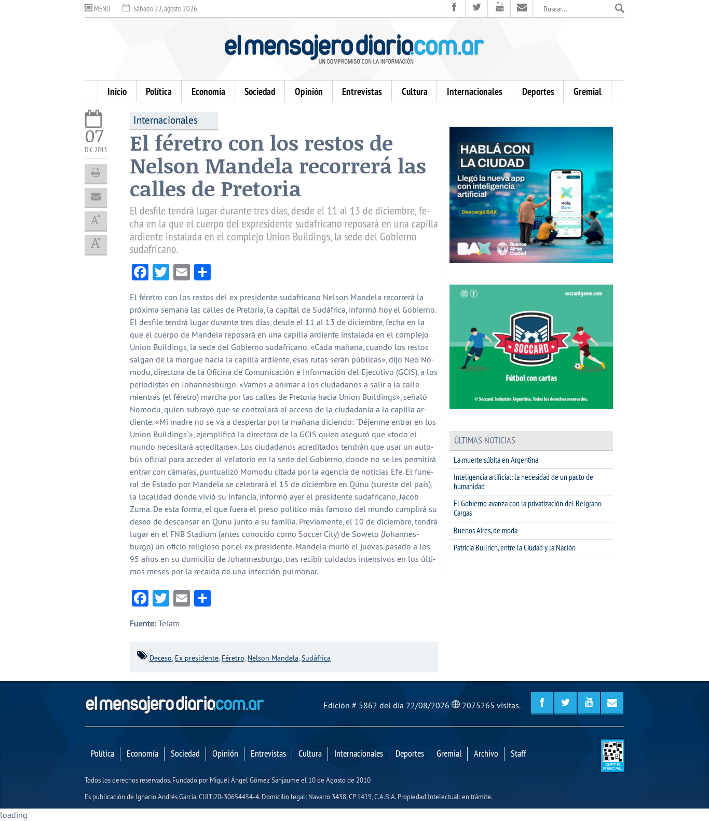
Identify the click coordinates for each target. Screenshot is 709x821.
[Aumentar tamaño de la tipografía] (96, 220)
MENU (101, 9)
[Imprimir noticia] (96, 173)
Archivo (486, 753)
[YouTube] (499, 8)
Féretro (233, 658)
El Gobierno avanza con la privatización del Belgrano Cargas (528, 508)
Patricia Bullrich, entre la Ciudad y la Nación (515, 547)
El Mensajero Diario (354, 49)
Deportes (538, 91)
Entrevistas (362, 91)
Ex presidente (197, 658)
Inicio (117, 91)
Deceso (160, 658)
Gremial (588, 91)
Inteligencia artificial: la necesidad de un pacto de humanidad (523, 481)
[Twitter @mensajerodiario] (477, 8)
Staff (518, 753)
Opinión (309, 91)
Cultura (415, 91)
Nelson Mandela (273, 658)
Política (159, 91)
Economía (208, 91)
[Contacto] (522, 8)
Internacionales (474, 91)
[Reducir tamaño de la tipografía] (96, 244)
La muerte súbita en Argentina (496, 459)
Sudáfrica (316, 658)
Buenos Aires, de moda (485, 530)
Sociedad (259, 91)
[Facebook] (454, 8)
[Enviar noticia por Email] (96, 197)
